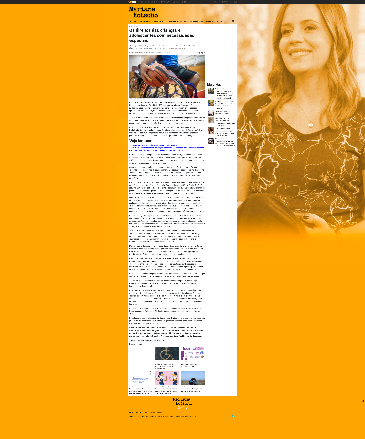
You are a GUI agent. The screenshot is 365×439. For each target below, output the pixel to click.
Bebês (139, 21)
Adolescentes (156, 21)
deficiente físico (159, 340)
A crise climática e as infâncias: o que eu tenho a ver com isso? (157, 150)
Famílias (180, 21)
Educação (188, 21)
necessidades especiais (144, 340)
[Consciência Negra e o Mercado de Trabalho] (211, 113)
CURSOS (168, 2)
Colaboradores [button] (221, 21)
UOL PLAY (176, 2)
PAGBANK (162, 2)
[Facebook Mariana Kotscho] (182, 408)
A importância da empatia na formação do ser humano (154, 145)
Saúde (195, 21)
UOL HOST (154, 2)
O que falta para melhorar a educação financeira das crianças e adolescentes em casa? (168, 148)
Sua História (210, 21)
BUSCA (216, 2)
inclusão (132, 340)
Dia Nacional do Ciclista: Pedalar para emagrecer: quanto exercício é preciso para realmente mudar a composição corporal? (224, 93)
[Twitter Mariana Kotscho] (186, 408)
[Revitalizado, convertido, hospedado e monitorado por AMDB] (234, 417)
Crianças (146, 21)
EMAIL (235, 2)
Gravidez (133, 21)
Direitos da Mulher (169, 21)
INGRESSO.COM (144, 2)
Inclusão (202, 21)
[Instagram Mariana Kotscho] (179, 408)
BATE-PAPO (225, 2)
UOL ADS (183, 2)
